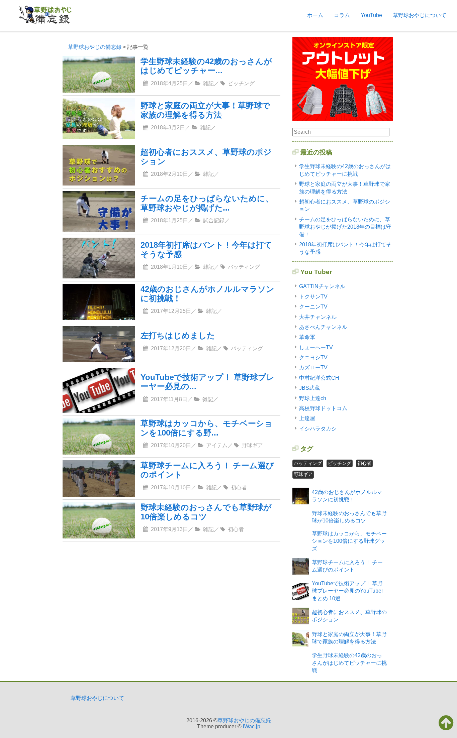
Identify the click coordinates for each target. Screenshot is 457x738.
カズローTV (313, 367)
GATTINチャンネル (322, 286)
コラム (342, 15)
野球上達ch (312, 398)
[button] (446, 722)
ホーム (315, 15)
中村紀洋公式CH (319, 378)
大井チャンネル (318, 317)
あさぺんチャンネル (323, 327)
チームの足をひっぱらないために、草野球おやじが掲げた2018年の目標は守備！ (345, 227)
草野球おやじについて (419, 15)
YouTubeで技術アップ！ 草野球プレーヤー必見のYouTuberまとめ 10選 (347, 591)
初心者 (364, 463)
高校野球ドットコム (323, 408)
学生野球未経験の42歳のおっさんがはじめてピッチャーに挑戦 (349, 662)
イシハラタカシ (318, 429)
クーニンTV (313, 307)
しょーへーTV (316, 347)
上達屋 (307, 418)
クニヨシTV (313, 357)
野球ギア (303, 474)
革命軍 (307, 337)
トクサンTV (313, 296)
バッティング (308, 463)
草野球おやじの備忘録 (244, 720)
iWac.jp (251, 726)
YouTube (371, 15)
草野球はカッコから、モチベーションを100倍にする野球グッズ (349, 541)
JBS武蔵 (309, 388)
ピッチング (339, 463)
